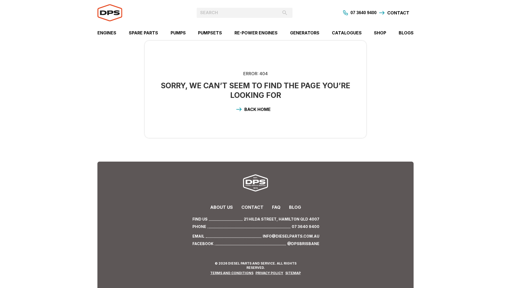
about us (221, 207)
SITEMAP (293, 273)
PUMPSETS (210, 32)
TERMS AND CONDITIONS (231, 273)
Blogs (406, 32)
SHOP (380, 32)
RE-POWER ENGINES (256, 32)
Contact (252, 207)
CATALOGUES (347, 32)
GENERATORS (304, 32)
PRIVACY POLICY (269, 273)
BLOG (295, 207)
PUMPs (178, 32)
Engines (106, 32)
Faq (276, 207)
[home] (136, 12)
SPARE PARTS (143, 32)
